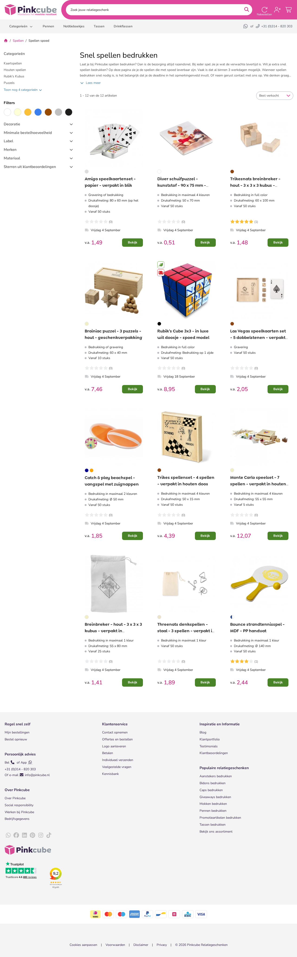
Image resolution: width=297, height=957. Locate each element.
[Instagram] (40, 835)
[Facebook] (16, 835)
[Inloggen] (277, 10)
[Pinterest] (32, 835)
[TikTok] (48, 835)
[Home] (6, 40)
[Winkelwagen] (288, 10)
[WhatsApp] (245, 26)
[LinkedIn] (24, 835)
